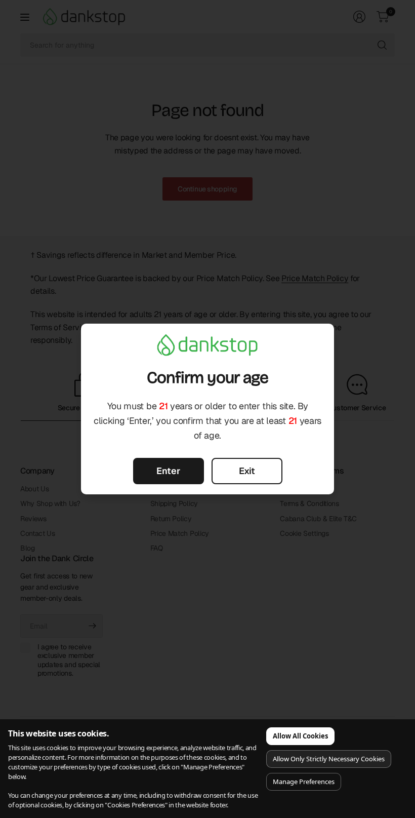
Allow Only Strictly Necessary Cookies (329, 758)
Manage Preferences (304, 781)
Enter (168, 471)
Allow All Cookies (300, 736)
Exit (247, 471)
